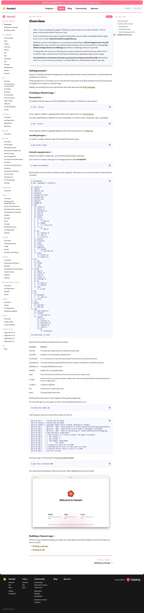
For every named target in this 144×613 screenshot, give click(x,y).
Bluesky (37, 594)
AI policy (37, 602)
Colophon (12, 594)
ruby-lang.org (87, 114)
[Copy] (109, 107)
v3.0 (108, 16)
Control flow (8, 174)
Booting (7, 81)
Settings (7, 92)
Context (7, 218)
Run (5, 56)
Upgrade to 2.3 (9, 335)
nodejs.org (88, 131)
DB (5, 62)
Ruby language (89, 87)
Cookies (7, 162)
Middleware (8, 67)
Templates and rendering (13, 269)
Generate (7, 59)
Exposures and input (11, 263)
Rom (10, 587)
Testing (6, 183)
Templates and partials (12, 212)
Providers (7, 89)
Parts (6, 221)
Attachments (9, 272)
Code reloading (9, 107)
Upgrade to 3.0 (9, 332)
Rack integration (10, 156)
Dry (10, 585)
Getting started (122, 21)
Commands (8, 38)
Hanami (11, 582)
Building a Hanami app (124, 35)
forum (82, 58)
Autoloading (8, 95)
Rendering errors (10, 227)
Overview (7, 24)
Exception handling (11, 171)
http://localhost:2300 (64, 458)
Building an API (9, 30)
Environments (9, 98)
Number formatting (11, 252)
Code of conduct (40, 600)
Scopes (7, 224)
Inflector (7, 104)
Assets (6, 70)
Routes (6, 64)
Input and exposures (11, 206)
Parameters (8, 145)
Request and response (12, 150)
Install (6, 44)
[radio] (126, 8)
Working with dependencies (9, 202)
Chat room (38, 587)
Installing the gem (125, 29)
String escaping (10, 243)
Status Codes (9, 153)
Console (7, 47)
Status (11, 591)
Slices (6, 110)
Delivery (7, 275)
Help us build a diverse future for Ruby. (72, 3)
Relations (7, 126)
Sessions (7, 168)
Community (39, 579)
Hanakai (12, 579)
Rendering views (10, 148)
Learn (24, 579)
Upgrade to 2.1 (9, 341)
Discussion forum (40, 585)
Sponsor (67, 579)
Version (7, 73)
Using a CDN (8, 322)
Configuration (9, 120)
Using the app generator (127, 32)
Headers (7, 266)
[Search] (137, 8)
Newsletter (38, 596)
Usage (6, 305)
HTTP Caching (9, 180)
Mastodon (38, 591)
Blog (55, 579)
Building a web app (11, 27)
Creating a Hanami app (125, 24)
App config (8, 101)
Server (6, 50)
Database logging (10, 311)
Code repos (38, 582)
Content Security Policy (12, 165)
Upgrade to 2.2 (9, 338)
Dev (5, 53)
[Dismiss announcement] (140, 2)
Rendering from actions (12, 209)
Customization (9, 325)
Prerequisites (123, 26)
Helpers (7, 215)
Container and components (9, 85)
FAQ (5, 349)
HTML (6, 246)
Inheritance (8, 177)
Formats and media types (13, 159)
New (5, 41)
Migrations (8, 123)
